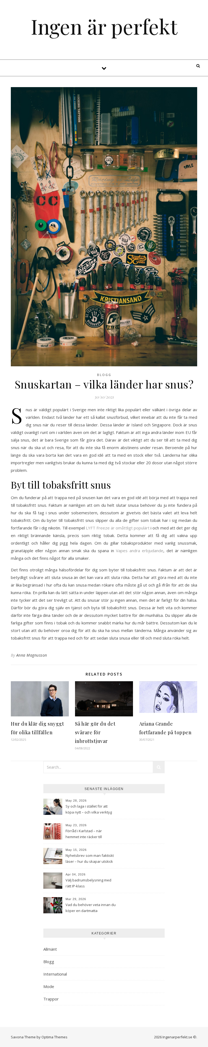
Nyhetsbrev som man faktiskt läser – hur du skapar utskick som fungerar (90, 859)
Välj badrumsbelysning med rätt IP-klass (88, 883)
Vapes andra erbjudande (139, 550)
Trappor (51, 999)
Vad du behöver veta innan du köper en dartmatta (91, 907)
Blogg (104, 375)
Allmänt (50, 949)
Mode (48, 986)
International (55, 974)
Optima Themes (54, 1037)
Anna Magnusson (31, 655)
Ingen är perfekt (104, 26)
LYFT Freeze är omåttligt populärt (118, 528)
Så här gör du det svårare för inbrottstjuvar (95, 732)
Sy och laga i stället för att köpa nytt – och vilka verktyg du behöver (89, 810)
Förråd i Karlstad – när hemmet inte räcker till (84, 833)
